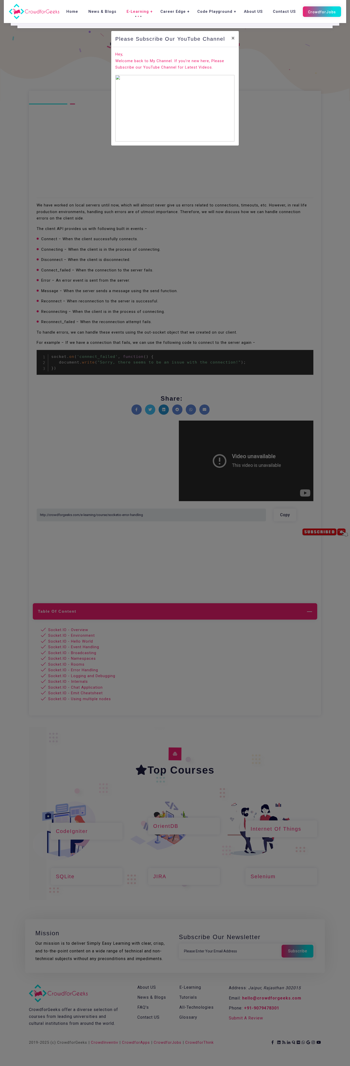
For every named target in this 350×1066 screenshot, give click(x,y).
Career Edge (173, 11)
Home (72, 11)
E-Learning (138, 11)
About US (253, 11)
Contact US (284, 11)
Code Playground (214, 11)
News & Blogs (102, 11)
